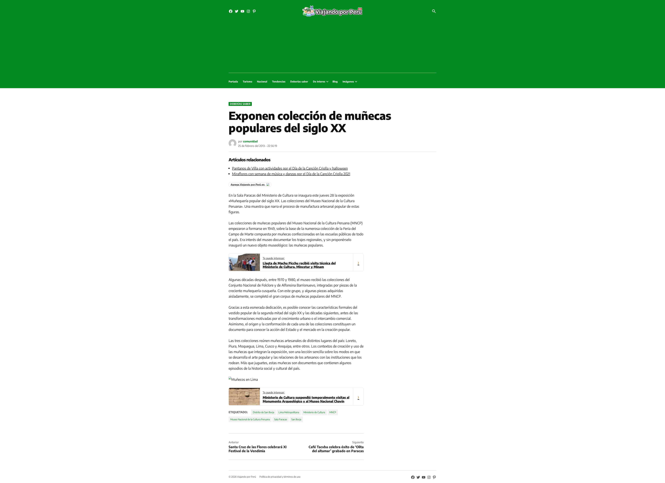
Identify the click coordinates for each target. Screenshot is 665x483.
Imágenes (348, 81)
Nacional (262, 81)
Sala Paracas (280, 419)
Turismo (247, 81)
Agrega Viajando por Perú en (248, 184)
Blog (335, 81)
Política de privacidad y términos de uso (279, 476)
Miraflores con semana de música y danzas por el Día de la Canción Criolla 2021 (291, 174)
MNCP (332, 412)
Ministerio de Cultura (314, 412)
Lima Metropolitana (288, 412)
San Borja (296, 419)
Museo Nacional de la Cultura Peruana (250, 419)
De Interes (319, 81)
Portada (233, 81)
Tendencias (278, 81)
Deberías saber (299, 81)
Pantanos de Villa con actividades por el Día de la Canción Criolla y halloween (290, 168)
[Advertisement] (332, 47)
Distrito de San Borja (263, 412)
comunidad (250, 141)
